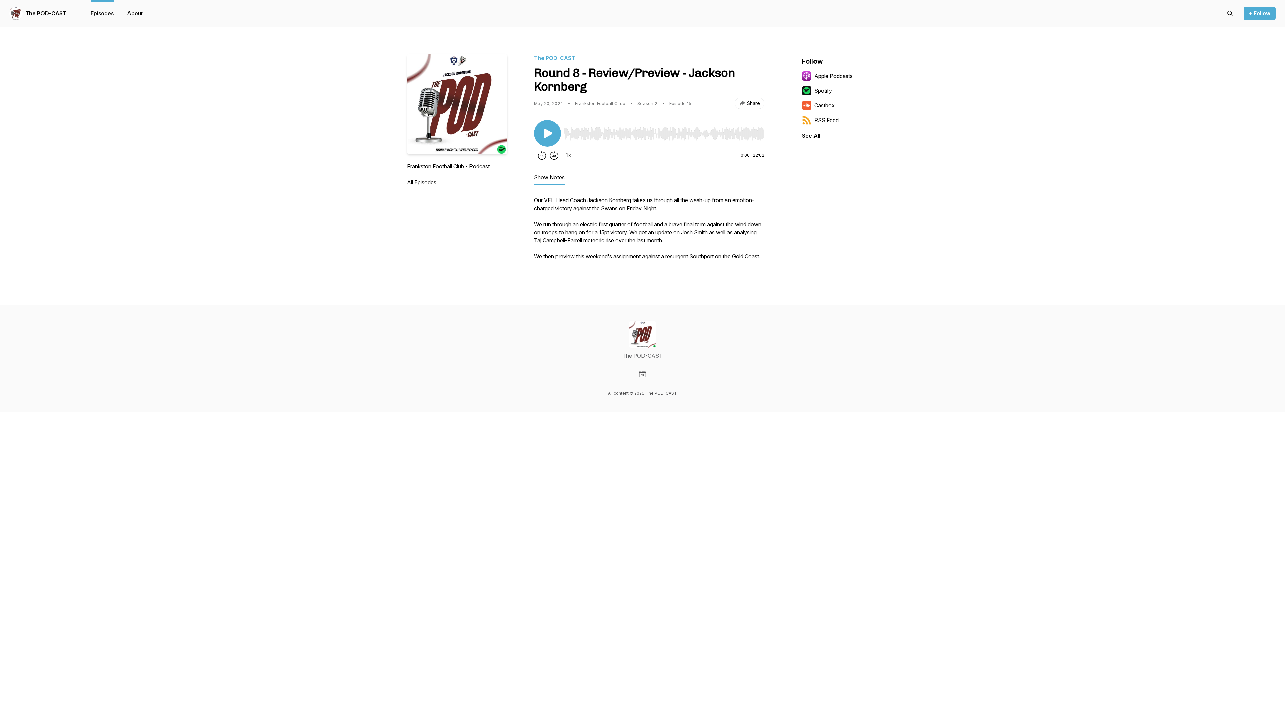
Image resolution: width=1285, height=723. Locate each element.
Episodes (102, 13)
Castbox (824, 105)
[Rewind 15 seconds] (542, 155)
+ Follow (1259, 13)
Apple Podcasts (833, 76)
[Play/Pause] (547, 133)
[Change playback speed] (568, 155)
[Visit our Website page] (642, 374)
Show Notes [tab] (549, 177)
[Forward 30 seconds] (554, 155)
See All (811, 135)
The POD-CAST (45, 13)
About (135, 13)
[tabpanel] (649, 231)
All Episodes (421, 182)
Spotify (823, 90)
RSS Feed (826, 120)
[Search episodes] (1230, 13)
